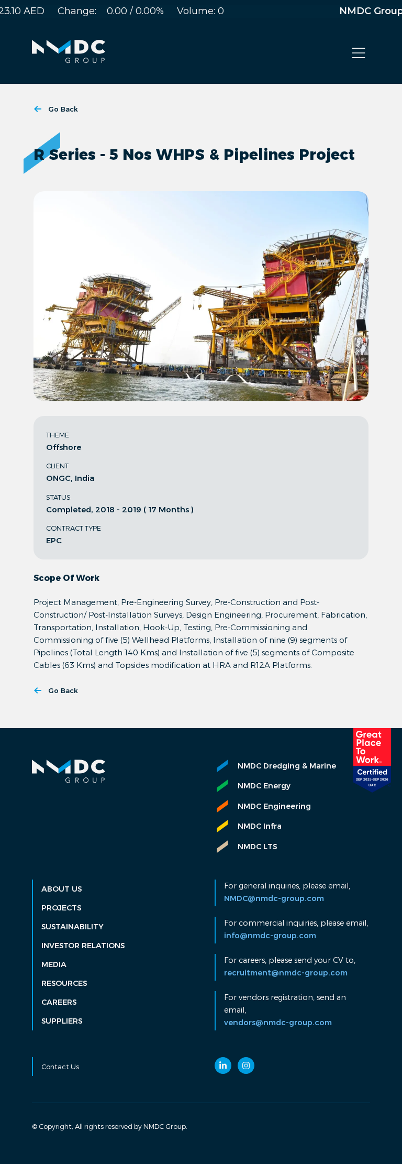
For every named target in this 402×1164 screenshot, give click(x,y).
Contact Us (60, 1066)
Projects (61, 908)
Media (53, 964)
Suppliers (61, 1021)
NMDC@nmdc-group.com (274, 898)
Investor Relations (83, 945)
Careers (58, 1002)
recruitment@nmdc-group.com (286, 973)
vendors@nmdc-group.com (278, 1022)
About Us (61, 889)
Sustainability (72, 926)
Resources (64, 983)
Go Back (63, 109)
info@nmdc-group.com (270, 935)
